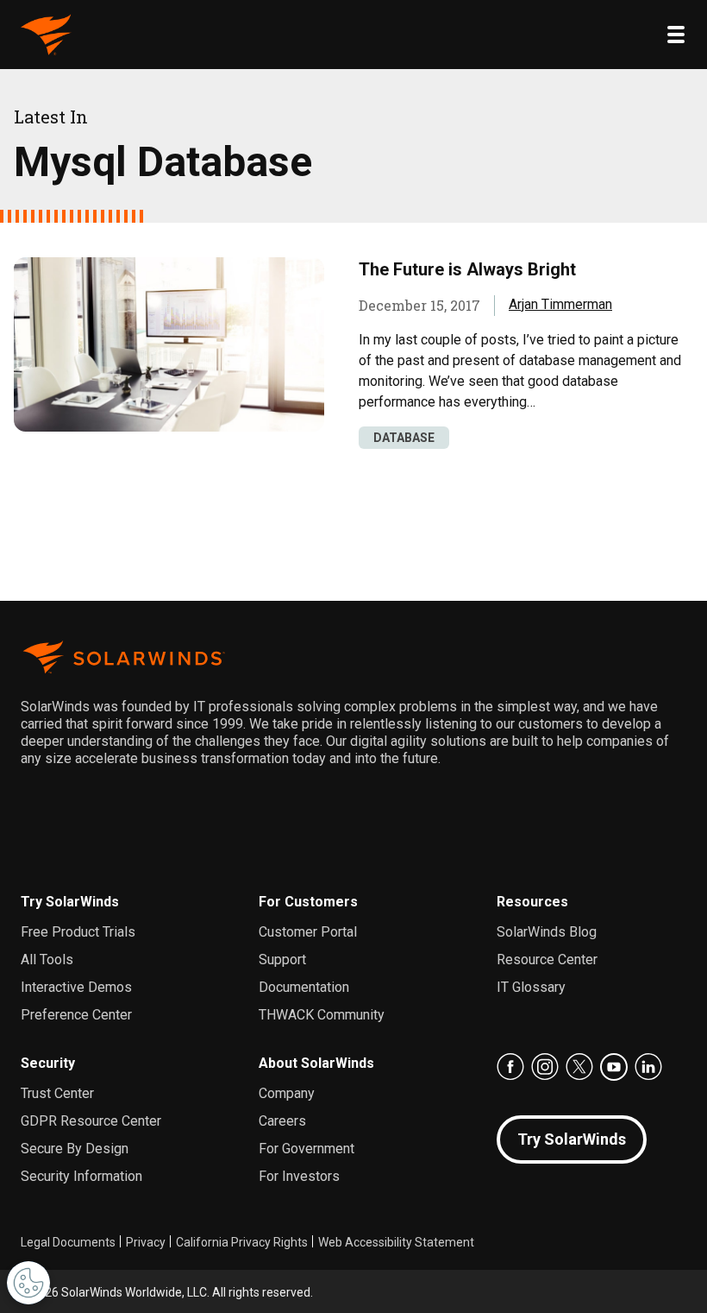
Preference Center (76, 1015)
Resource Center (547, 959)
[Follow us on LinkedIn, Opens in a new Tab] (648, 1067)
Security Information (81, 1176)
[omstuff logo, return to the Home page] (46, 34)
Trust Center (57, 1093)
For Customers (308, 901)
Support (282, 959)
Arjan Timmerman (560, 304)
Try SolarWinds (70, 901)
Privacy (146, 1242)
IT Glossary (531, 987)
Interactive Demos (76, 987)
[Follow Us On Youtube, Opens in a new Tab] (614, 1067)
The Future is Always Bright (467, 269)
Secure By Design (74, 1148)
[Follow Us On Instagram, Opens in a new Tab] (545, 1067)
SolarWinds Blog (547, 932)
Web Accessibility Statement (396, 1242)
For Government (306, 1148)
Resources (532, 901)
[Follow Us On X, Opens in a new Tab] (579, 1067)
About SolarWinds (316, 1063)
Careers (282, 1121)
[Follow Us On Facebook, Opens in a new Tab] (510, 1067)
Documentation (304, 987)
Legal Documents (68, 1242)
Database (404, 438)
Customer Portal (308, 932)
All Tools (47, 959)
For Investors (299, 1176)
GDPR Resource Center (91, 1121)
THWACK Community (322, 1015)
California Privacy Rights (242, 1242)
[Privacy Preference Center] (28, 1282)
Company (287, 1093)
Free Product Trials (78, 932)
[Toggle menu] (676, 34)
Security (48, 1063)
